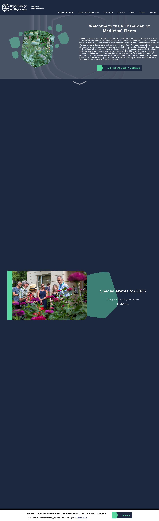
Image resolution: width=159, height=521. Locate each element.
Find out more (81, 518)
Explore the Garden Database (123, 67)
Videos (142, 12)
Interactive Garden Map (88, 12)
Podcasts (121, 12)
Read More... (123, 304)
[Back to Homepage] (23, 12)
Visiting (153, 12)
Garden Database (65, 12)
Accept (126, 515)
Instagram (108, 12)
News (132, 12)
